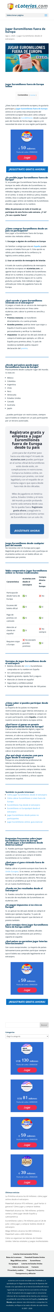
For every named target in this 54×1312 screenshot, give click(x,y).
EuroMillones (27, 118)
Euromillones (35, 1260)
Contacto (35, 1267)
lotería (27, 666)
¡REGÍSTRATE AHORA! (27, 530)
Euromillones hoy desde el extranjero (23, 805)
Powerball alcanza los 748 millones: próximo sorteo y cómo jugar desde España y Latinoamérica (24, 1213)
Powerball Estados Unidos (35, 1257)
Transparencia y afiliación (26, 1273)
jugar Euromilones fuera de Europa (31, 108)
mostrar (32, 95)
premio (24, 348)
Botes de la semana (13, 1257)
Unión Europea (11, 871)
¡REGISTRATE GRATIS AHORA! (27, 169)
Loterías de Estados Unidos (31, 1264)
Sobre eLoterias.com (20, 1267)
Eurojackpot (13, 1264)
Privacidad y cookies (15, 1270)
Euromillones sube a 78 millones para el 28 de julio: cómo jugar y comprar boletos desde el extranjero (25, 1223)
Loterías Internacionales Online (25, 1254)
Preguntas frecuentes (35, 1270)
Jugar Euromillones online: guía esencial (24, 822)
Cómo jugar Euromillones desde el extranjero (27, 795)
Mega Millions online (19, 1260)
